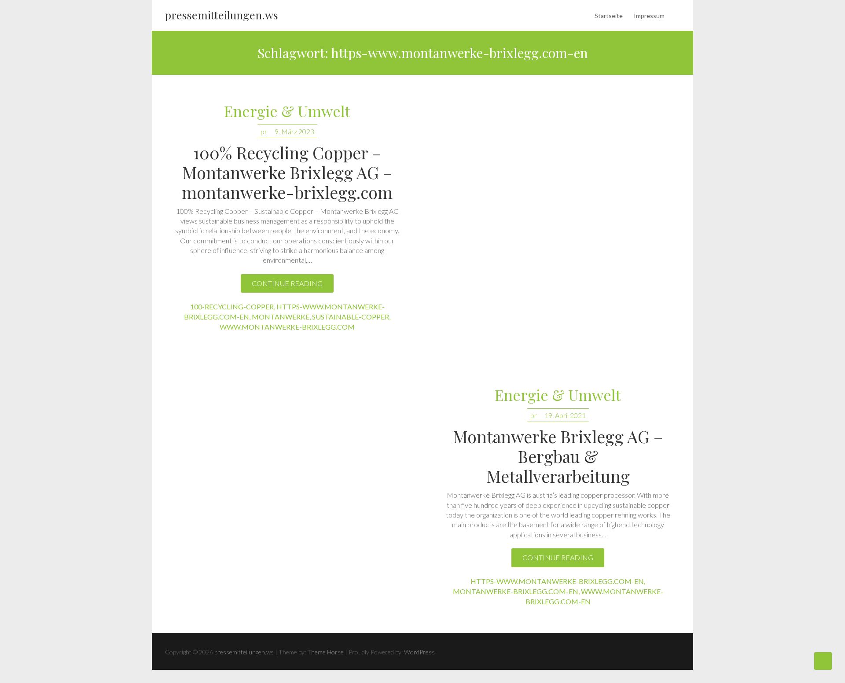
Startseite (609, 15)
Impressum (649, 15)
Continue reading (287, 283)
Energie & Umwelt (287, 111)
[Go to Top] (823, 661)
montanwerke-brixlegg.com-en (515, 591)
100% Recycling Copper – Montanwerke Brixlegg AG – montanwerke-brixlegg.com (287, 172)
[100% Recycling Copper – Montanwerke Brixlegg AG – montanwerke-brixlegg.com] (557, 217)
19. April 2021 (565, 415)
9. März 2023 (294, 131)
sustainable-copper (350, 316)
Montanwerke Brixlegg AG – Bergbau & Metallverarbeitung (558, 456)
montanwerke (280, 316)
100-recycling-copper (232, 306)
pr (264, 131)
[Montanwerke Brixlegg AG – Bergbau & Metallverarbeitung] (287, 496)
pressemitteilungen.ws (221, 14)
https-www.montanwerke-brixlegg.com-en (557, 581)
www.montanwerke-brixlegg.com (287, 327)
